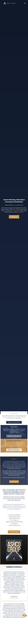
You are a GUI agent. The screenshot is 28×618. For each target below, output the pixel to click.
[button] (25, 3)
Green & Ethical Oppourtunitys (14, 440)
